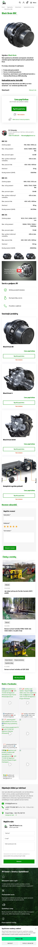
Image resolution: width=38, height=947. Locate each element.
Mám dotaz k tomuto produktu (21, 119)
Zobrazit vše (32, 90)
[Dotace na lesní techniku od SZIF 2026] (19, 646)
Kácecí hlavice (8, 660)
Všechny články (19, 677)
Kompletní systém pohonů (13, 486)
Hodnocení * (7, 523)
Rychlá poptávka (19, 108)
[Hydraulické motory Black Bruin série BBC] (30, 255)
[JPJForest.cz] (4, 3)
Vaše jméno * (7, 515)
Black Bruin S (8, 393)
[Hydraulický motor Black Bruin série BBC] (7, 255)
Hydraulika (10, 7)
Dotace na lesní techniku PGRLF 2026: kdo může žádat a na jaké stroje (17, 630)
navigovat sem (9, 815)
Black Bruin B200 (9, 439)
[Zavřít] (36, 928)
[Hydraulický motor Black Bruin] (19, 255)
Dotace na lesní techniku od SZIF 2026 (16, 669)
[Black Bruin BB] (19, 330)
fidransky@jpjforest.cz (28, 136)
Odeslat (19, 861)
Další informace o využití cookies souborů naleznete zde (16, 934)
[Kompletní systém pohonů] (19, 470)
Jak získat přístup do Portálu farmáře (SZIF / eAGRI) (18, 592)
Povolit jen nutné (28, 943)
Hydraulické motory (29, 7)
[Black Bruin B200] (19, 423)
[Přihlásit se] (23, 2)
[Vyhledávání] (19, 2)
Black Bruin (18, 7)
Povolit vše (19, 939)
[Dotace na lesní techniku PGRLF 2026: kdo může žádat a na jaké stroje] (19, 608)
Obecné (7, 585)
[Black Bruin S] (19, 377)
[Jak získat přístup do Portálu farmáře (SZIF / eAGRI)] (19, 571)
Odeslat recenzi (10, 548)
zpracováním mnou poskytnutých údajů (14, 856)
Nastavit (10, 943)
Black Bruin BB (8, 346)
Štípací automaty (19, 660)
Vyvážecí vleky (9, 663)
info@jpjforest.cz (11, 803)
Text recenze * (7, 531)
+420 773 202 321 (13, 136)
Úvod (3, 7)
